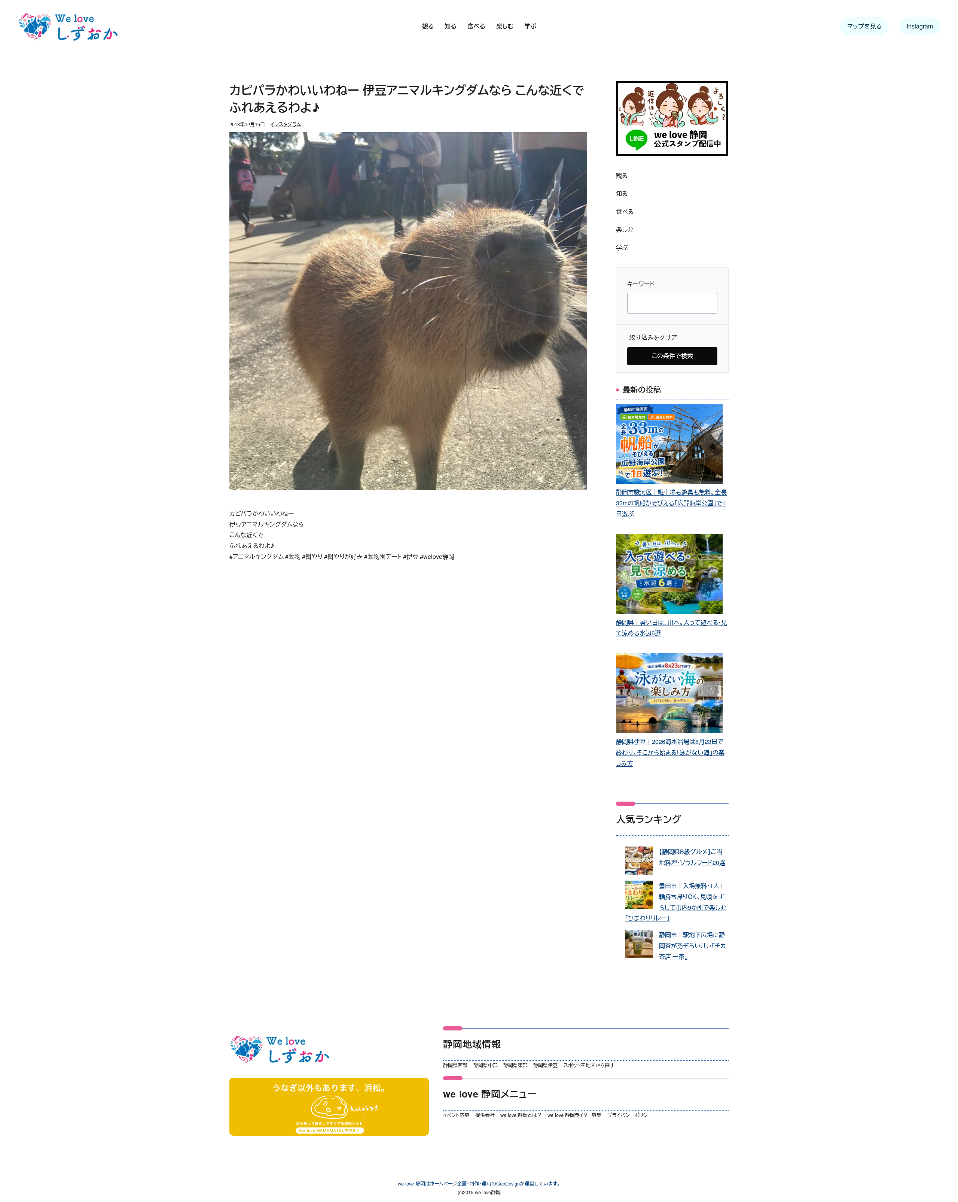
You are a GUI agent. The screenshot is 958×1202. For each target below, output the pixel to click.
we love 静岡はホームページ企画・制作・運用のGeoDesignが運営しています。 (479, 1183)
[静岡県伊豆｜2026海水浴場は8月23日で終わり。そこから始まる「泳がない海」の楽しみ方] (669, 695)
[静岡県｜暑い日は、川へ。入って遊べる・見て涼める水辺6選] (669, 575)
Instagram (920, 26)
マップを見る (864, 26)
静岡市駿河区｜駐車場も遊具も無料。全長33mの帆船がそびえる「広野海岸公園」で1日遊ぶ (671, 503)
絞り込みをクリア (653, 337)
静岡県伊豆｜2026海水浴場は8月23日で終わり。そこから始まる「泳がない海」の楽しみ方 (670, 752)
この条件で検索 (672, 355)
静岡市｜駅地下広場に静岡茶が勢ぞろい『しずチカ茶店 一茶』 (692, 945)
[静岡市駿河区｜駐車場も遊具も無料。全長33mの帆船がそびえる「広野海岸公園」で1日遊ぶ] (669, 445)
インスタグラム (286, 124)
